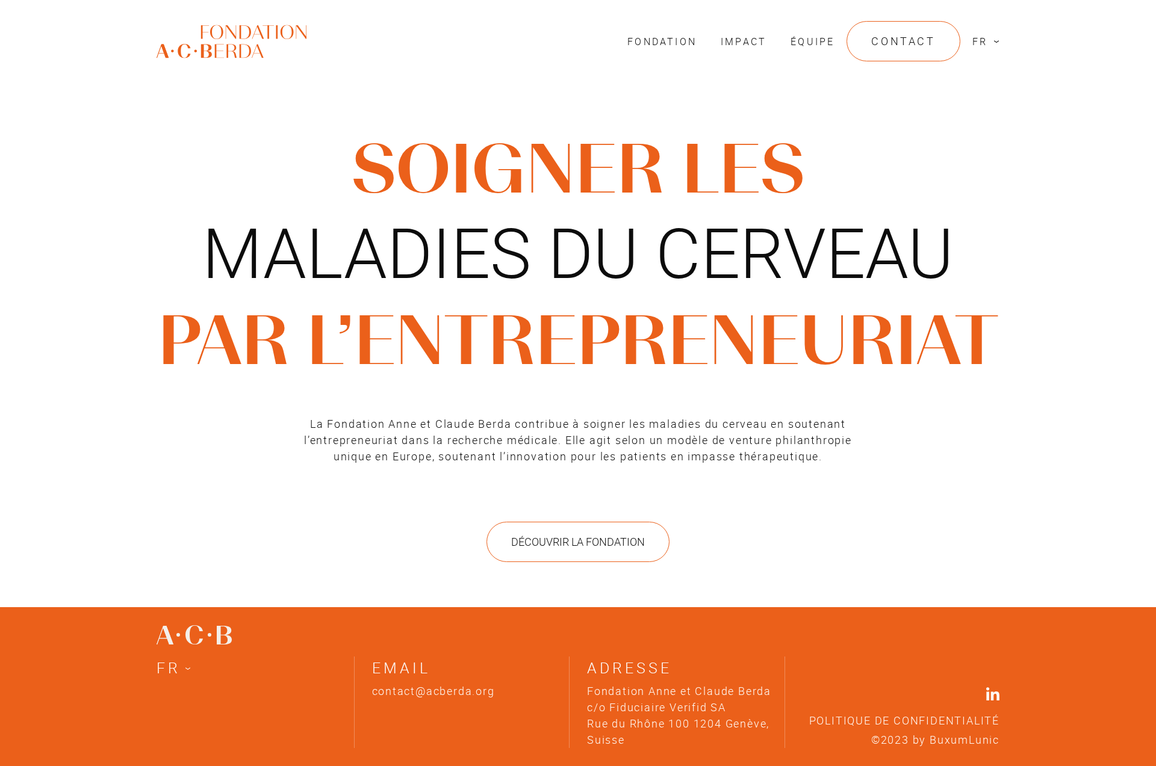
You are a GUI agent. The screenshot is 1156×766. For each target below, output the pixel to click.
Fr (979, 41)
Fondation (662, 41)
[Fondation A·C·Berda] (231, 32)
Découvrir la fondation (578, 541)
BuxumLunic (964, 739)
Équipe (812, 41)
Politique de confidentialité (904, 720)
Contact (903, 41)
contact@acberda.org (433, 691)
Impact (743, 41)
